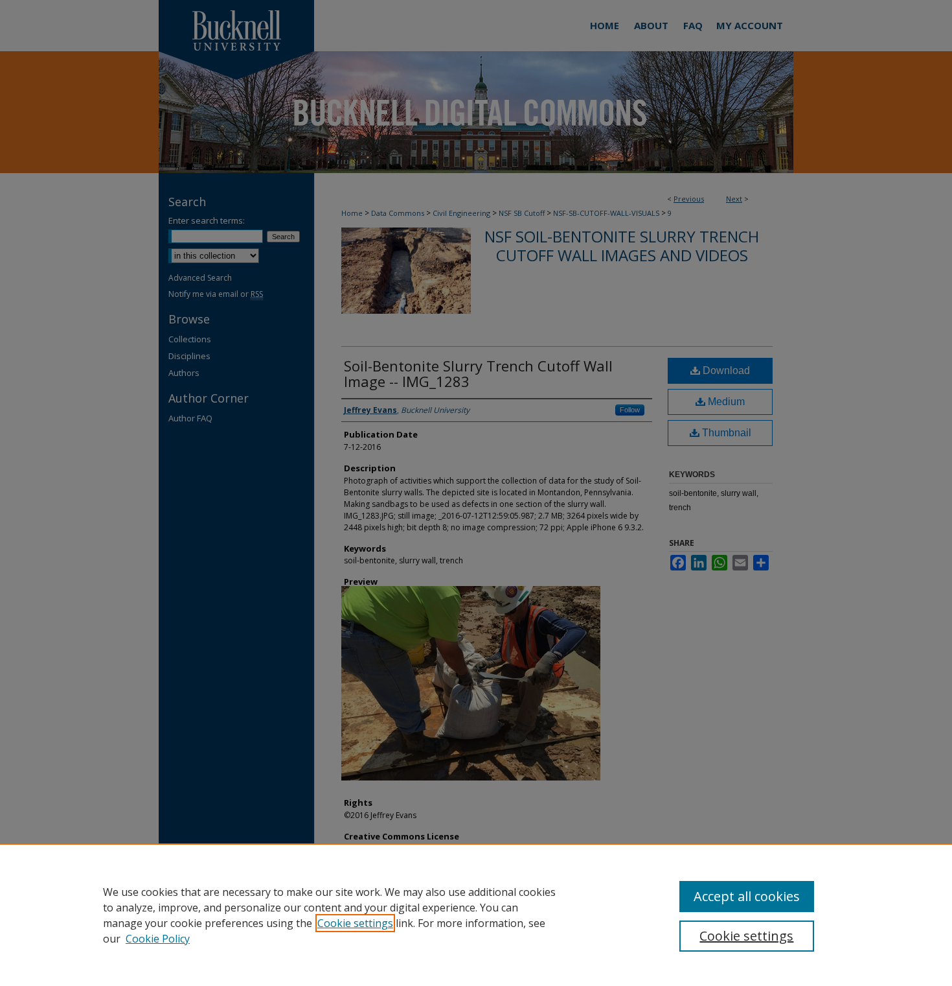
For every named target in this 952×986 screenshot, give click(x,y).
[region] (476, 914)
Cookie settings (355, 923)
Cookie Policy (158, 939)
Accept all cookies (747, 896)
